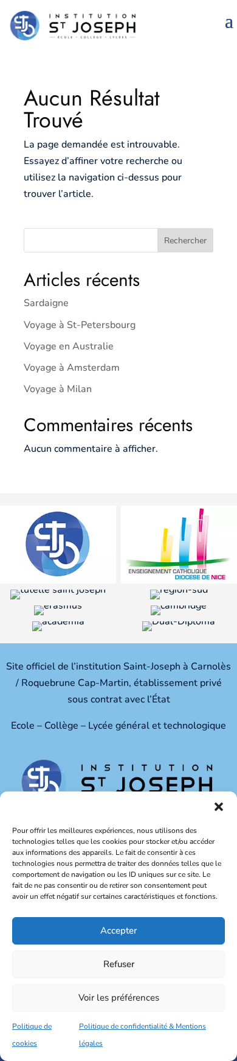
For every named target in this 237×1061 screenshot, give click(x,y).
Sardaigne (46, 303)
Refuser (118, 964)
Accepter (118, 930)
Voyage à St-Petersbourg (80, 325)
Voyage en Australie (69, 346)
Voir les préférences (118, 997)
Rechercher (185, 240)
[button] (219, 807)
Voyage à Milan (58, 389)
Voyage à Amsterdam (72, 367)
